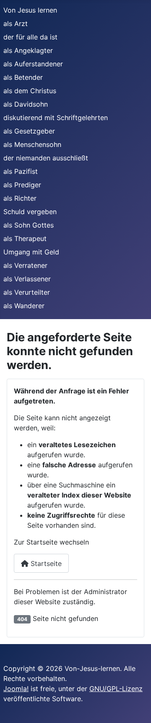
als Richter (19, 198)
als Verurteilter (26, 292)
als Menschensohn (32, 144)
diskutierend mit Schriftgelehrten (55, 117)
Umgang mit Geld (31, 252)
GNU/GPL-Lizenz (116, 688)
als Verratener (25, 265)
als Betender (23, 77)
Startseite (45, 563)
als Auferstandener (33, 64)
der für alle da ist (30, 37)
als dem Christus (29, 90)
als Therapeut (25, 238)
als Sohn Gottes (28, 225)
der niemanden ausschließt (45, 158)
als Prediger (22, 185)
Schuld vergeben (30, 211)
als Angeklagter (28, 50)
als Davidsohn (25, 104)
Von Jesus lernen (30, 10)
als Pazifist (20, 171)
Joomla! (16, 688)
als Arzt (15, 23)
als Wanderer (23, 305)
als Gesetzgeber (29, 131)
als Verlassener (27, 279)
